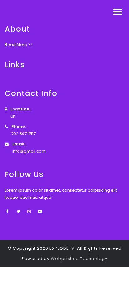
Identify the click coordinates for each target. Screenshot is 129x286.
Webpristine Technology (79, 259)
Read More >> (19, 45)
